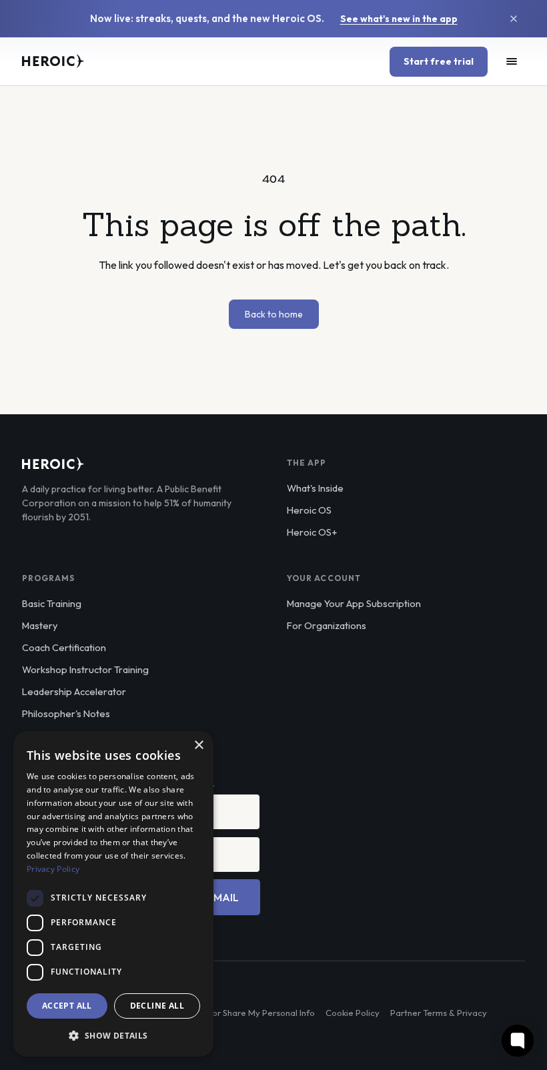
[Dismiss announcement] (513, 18)
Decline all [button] (157, 1005)
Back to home (274, 314)
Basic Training (51, 603)
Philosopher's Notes (66, 713)
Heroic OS (309, 510)
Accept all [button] (67, 1005)
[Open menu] (511, 61)
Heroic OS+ (312, 532)
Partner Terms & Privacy (438, 1012)
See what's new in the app (399, 19)
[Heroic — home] (53, 61)
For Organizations (326, 625)
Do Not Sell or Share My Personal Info (240, 1012)
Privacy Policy (53, 869)
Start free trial (439, 61)
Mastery (39, 625)
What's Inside (315, 488)
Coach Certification (64, 647)
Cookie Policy (353, 1012)
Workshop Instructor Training (85, 669)
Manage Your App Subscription (354, 603)
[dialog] (113, 894)
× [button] (198, 745)
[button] (113, 1035)
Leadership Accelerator (74, 691)
